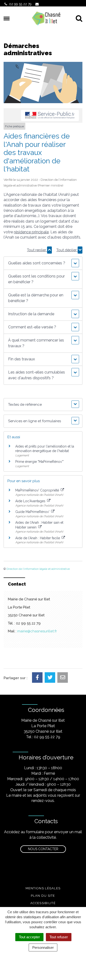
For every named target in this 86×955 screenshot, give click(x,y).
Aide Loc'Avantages (30, 501)
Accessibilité (43, 903)
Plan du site (43, 895)
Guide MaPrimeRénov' (32, 512)
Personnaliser (43, 947)
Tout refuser (58, 937)
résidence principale (31, 232)
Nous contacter (43, 849)
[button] (43, 263)
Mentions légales (43, 888)
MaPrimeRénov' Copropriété (37, 490)
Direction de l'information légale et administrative (38, 569)
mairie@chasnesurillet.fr (37, 631)
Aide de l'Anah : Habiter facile (38, 538)
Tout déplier (67, 250)
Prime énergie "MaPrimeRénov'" (39, 462)
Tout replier (37, 250)
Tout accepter (29, 937)
